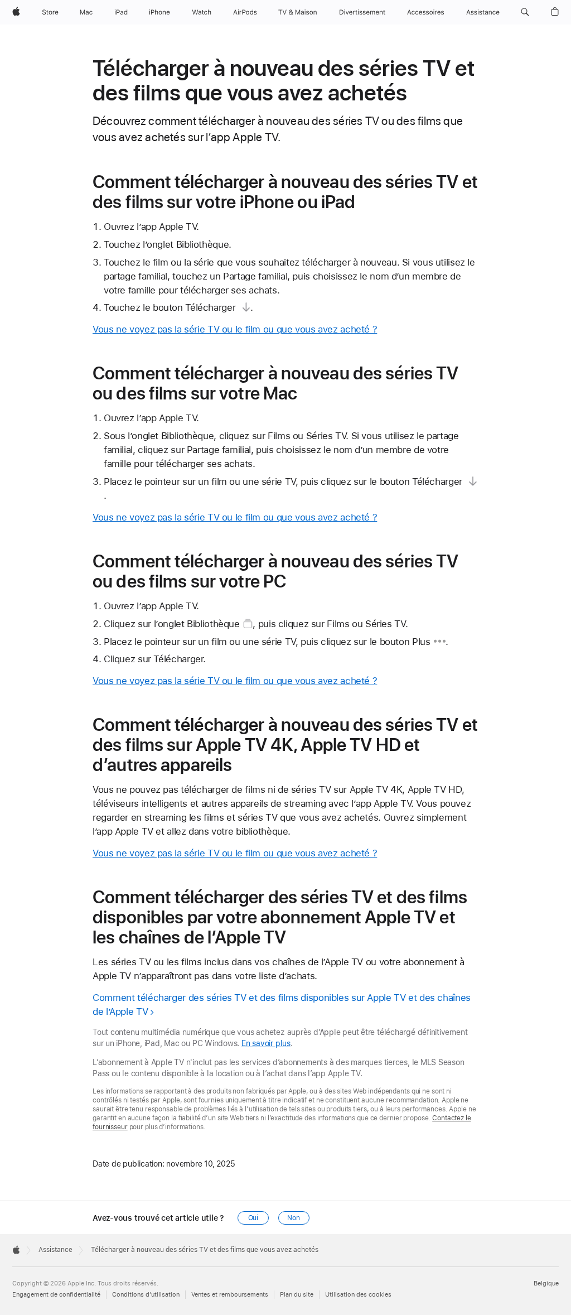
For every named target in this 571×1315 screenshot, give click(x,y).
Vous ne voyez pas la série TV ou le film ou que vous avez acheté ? (235, 329)
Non (293, 1218)
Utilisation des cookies (358, 1294)
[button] (525, 12)
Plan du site (296, 1294)
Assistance (55, 1250)
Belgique (546, 1283)
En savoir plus (266, 1043)
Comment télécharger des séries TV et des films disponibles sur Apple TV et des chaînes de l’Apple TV (282, 1004)
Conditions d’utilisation (146, 1294)
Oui (253, 1218)
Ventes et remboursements (229, 1294)
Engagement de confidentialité (56, 1294)
